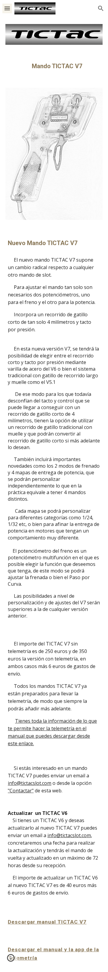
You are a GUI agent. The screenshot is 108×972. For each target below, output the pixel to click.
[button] (7, 8)
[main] (54, 66)
